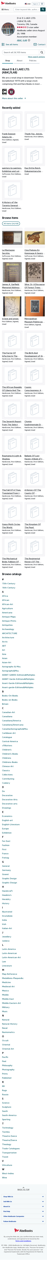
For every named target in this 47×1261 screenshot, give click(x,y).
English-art (7, 820)
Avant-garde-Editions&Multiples (17, 687)
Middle (5, 994)
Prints (5, 1073)
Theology (6, 1144)
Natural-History (9, 1024)
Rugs (4, 1090)
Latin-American (9, 953)
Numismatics (8, 1032)
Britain (5, 704)
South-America (9, 1115)
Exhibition (6, 832)
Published (6, 1078)
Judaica (5, 940)
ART (4, 645)
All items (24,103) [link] (11, 223)
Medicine (6, 982)
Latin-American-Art (11, 957)
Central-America (10, 741)
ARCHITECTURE (9, 633)
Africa (5, 596)
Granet (5, 874)
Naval (4, 1028)
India (4, 920)
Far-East (6, 841)
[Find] (43, 9)
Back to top (24, 1189)
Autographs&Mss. (10, 670)
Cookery (6, 783)
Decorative (7, 795)
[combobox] (27, 9)
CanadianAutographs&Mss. (15, 729)
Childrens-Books (10, 762)
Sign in (35, 4)
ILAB (25, 40)
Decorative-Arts (9, 799)
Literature (7, 965)
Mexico (5, 990)
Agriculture (7, 608)
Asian (4, 658)
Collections (7, 774)
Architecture (8, 637)
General (6, 866)
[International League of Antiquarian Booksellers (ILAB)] (11, 95)
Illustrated (7, 911)
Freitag (5, 857)
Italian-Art (7, 928)
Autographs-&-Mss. (11, 666)
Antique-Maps (9, 616)
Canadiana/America (11, 720)
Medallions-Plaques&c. (13, 978)
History (5, 903)
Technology (7, 1127)
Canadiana (7, 716)
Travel (5, 1156)
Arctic (5, 641)
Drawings (6, 807)
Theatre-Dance (9, 1136)
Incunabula (7, 915)
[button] (29, 40)
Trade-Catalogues (11, 1148)
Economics (7, 816)
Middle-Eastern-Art (11, 1003)
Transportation (9, 1152)
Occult (5, 1040)
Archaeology (8, 629)
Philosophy (7, 1065)
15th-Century (8, 583)
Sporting (6, 1119)
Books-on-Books (9, 699)
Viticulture (7, 1165)
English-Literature (11, 824)
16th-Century (8, 587)
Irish (4, 924)
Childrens (6, 758)
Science (5, 1102)
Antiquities (7, 625)
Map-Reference (9, 974)
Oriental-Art (8, 1048)
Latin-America (9, 949)
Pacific (5, 1057)
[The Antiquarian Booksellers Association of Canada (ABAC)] (4, 95)
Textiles (6, 1132)
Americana (7, 612)
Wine (4, 1177)
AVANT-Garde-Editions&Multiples (18, 679)
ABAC (19, 40)
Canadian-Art (8, 712)
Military (5, 1007)
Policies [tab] (32, 60)
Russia (5, 1094)
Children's (6, 749)
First (4, 849)
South (5, 1111)
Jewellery (6, 936)
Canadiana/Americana (12, 724)
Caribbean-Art (9, 733)
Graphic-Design (9, 882)
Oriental (6, 1044)
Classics (6, 770)
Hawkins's (6, 895)
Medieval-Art (8, 986)
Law (4, 961)
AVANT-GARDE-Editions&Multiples (18, 675)
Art (3, 650)
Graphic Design (9, 878)
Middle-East (8, 999)
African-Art (7, 604)
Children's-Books (10, 753)
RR (3, 1086)
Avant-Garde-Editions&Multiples (18, 683)
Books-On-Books (10, 695)
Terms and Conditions (23, 1241)
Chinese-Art (8, 766)
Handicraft (7, 891)
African (5, 600)
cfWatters (7, 745)
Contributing (8, 778)
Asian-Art (6, 662)
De (3, 791)
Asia (4, 654)
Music (5, 1011)
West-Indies (8, 1173)
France (5, 853)
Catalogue (7, 737)
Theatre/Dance (9, 1140)
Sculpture (6, 1107)
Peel (4, 1061)
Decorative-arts (9, 803)
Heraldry (6, 899)
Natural (5, 1019)
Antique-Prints (9, 621)
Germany (6, 870)
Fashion (5, 845)
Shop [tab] (7, 60)
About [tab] (19, 60)
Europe (5, 828)
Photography (8, 1069)
